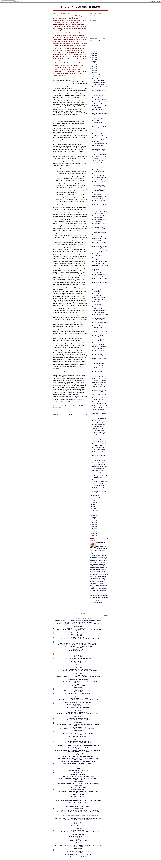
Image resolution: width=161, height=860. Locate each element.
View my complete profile (97, 604)
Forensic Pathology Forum (78, 712)
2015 (92, 518)
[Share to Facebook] (58, 407)
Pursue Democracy (78, 632)
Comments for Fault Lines (78, 727)
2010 (92, 528)
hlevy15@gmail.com (71, 399)
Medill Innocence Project (78, 796)
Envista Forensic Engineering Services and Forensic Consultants (78, 779)
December (95, 74)
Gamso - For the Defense (78, 654)
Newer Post (55, 414)
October (95, 495)
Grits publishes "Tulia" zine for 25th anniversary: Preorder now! (78, 676)
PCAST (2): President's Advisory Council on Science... (98, 122)
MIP (78, 684)
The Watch (78, 722)
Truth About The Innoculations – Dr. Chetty (78, 690)
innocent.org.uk (78, 781)
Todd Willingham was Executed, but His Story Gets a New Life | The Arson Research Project (78, 751)
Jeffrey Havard (78, 794)
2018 (92, 68)
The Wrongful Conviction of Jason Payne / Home (78, 761)
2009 (92, 531)
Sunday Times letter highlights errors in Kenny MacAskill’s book (78, 738)
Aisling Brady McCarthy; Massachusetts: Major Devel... (98, 367)
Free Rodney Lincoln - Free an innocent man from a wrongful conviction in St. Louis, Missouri (78, 805)
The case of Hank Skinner (78, 803)
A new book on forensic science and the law (78, 733)
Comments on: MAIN (78, 774)
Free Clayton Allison (78, 856)
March (94, 510)
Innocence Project (78, 844)
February (95, 513)
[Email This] (53, 407)
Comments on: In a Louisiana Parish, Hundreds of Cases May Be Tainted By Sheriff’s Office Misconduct (78, 621)
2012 (92, 524)
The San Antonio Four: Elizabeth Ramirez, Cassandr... (97, 162)
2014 (92, 520)
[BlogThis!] (55, 407)
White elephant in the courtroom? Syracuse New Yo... (99, 472)
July (94, 502)
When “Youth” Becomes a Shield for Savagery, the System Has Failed (78, 629)
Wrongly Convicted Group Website (78, 693)
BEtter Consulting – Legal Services (78, 854)
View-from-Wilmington (78, 732)
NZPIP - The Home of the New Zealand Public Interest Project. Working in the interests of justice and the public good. (78, 811)
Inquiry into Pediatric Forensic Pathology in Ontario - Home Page (78, 792)
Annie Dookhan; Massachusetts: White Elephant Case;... (98, 303)
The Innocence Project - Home (78, 766)
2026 (92, 51)
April (94, 508)
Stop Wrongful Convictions (78, 689)
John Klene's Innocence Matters (78, 747)
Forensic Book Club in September (78, 650)
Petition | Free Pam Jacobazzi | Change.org (78, 776)
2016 (92, 72)
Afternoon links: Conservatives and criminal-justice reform (78, 724)
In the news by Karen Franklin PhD (78, 658)
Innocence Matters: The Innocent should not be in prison (78, 746)
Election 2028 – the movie (78, 634)
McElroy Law (78, 808)
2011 (92, 526)
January (95, 515)
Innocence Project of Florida (78, 718)
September (95, 497)
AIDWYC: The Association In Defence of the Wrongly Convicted (78, 801)
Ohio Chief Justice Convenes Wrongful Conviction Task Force (78, 699)
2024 (92, 55)
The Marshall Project (78, 637)
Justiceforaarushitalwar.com (78, 741)
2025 (92, 53)
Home (70, 414)
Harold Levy (101, 542)
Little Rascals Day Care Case (78, 707)
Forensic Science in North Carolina (78, 703)
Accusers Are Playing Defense (78, 666)
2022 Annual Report (78, 685)
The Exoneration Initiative (78, 770)
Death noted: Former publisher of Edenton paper (78, 709)
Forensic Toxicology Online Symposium (78, 704)
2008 (92, 533)
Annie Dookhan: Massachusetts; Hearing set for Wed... (99, 331)
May (94, 506)
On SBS (78, 664)
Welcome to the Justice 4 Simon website (78, 756)
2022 (92, 59)
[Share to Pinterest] (60, 407)
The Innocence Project (78, 787)
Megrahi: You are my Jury (78, 736)
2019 (92, 66)
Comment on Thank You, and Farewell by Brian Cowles (78, 728)
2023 (92, 57)
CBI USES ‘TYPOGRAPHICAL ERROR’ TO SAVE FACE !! (78, 742)
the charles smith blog (80, 7)
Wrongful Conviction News (78, 679)
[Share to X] (57, 407)
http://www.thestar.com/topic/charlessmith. (71, 390)
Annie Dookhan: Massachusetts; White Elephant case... (98, 271)
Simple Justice (78, 772)
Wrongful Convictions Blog (78, 698)
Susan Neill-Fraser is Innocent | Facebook (78, 764)
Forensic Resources (78, 649)
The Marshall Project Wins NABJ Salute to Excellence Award (78, 638)
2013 (92, 522)
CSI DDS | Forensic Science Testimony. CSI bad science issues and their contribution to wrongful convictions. (78, 642)
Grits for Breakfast (78, 675)
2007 (92, 535)
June (94, 504)
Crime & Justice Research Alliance (78, 669)
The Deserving (78, 655)
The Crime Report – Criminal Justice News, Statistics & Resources (78, 759)
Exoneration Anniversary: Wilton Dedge (78, 719)
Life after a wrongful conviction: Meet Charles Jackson (78, 681)
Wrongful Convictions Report (78, 628)
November (95, 77)
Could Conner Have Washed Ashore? (78, 695)
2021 (92, 62)
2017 (92, 70)
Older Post (84, 414)
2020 (92, 64)
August (95, 500)
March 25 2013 (78, 753)
